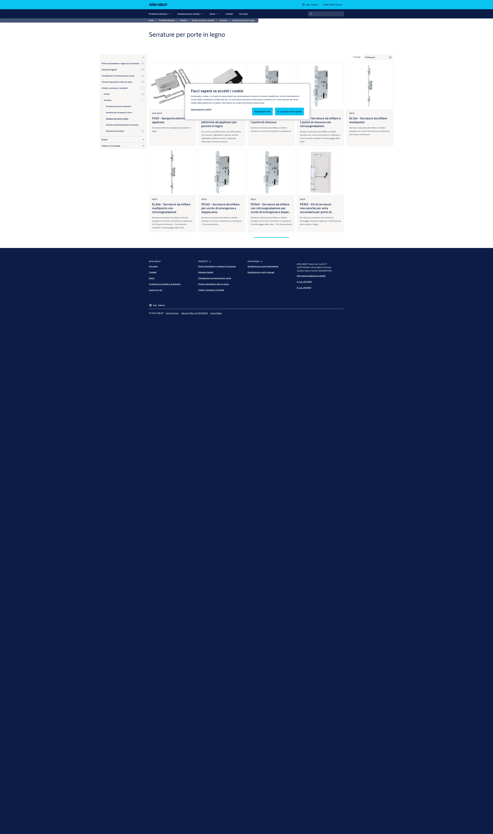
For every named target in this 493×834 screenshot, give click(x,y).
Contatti (229, 13)
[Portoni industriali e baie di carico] (143, 81)
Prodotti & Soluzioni (158, 13)
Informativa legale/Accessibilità (311, 275)
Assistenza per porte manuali (261, 272)
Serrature (107, 100)
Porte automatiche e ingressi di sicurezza (120, 63)
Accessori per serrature (115, 131)
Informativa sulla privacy (253, 102)
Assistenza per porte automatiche (263, 266)
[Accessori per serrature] (143, 131)
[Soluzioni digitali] (143, 69)
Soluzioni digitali (109, 69)
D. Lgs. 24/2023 (304, 287)
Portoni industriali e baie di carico (117, 81)
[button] (169, 14)
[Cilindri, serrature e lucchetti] (143, 88)
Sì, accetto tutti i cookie (289, 111)
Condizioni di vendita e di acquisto (165, 284)
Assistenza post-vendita (189, 13)
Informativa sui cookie (232, 102)
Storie (212, 13)
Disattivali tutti (262, 111)
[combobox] (326, 13)
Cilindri (107, 94)
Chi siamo (243, 13)
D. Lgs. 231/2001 (304, 281)
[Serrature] (143, 100)
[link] (153, 20)
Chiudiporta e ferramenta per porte (118, 75)
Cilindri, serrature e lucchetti (115, 88)
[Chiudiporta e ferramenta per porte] (143, 75)
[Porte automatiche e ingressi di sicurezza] (143, 63)
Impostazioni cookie (201, 109)
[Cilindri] (143, 94)
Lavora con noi (155, 290)
